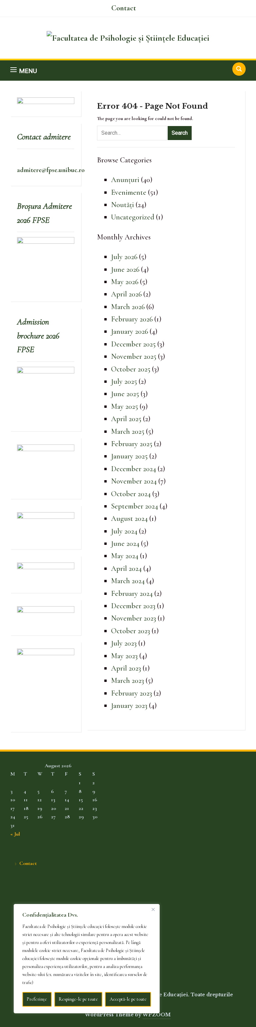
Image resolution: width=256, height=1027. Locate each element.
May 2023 (124, 656)
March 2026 (128, 306)
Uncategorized (132, 217)
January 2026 (129, 331)
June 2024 (125, 543)
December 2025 (133, 344)
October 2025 (130, 369)
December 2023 (133, 606)
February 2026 (132, 319)
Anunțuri (125, 179)
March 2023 (127, 680)
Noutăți (122, 204)
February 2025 (131, 443)
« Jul (15, 834)
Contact (123, 8)
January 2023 (129, 705)
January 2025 (129, 456)
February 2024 (132, 593)
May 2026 (124, 281)
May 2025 (124, 406)
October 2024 (131, 493)
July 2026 (124, 256)
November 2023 (133, 618)
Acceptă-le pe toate (128, 999)
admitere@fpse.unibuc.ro (51, 170)
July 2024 (124, 531)
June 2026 (125, 269)
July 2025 (124, 381)
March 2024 (128, 581)
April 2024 (126, 568)
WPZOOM (157, 1015)
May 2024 (124, 556)
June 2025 (125, 393)
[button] (23, 70)
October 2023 (130, 631)
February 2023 (131, 693)
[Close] (153, 909)
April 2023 (126, 668)
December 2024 (133, 468)
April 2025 (126, 418)
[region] (86, 959)
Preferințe (37, 999)
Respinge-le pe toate (78, 999)
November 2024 (134, 481)
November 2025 (133, 356)
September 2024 (134, 506)
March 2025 (127, 431)
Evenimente (128, 192)
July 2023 (124, 643)
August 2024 (129, 518)
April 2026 (126, 294)
